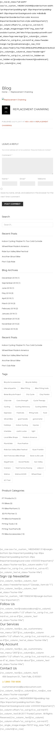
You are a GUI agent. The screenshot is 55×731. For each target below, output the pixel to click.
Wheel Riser (36, 474)
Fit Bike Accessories (11, 534)
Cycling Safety (41, 407)
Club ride (7, 401)
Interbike (7, 431)
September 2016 (10, 283)
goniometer (38, 419)
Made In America (30, 437)
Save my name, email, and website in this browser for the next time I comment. (27, 195)
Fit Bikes (6, 503)
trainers (7, 468)
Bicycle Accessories (12, 382)
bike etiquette (10, 388)
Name (5, 179)
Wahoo (7, 474)
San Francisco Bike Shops (14, 456)
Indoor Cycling (22, 425)
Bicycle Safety (31, 382)
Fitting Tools (8, 524)
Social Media (24, 462)
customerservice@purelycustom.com (21, 687)
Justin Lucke (21, 431)
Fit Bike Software (10, 519)
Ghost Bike (8, 419)
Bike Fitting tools (41, 388)
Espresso (8, 413)
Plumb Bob (8, 443)
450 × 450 (29, 122)
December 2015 (9, 319)
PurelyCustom (34, 713)
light (33, 431)
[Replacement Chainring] (25, 100)
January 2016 (8, 314)
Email (23, 179)
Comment (7, 155)
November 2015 (9, 324)
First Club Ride (8, 262)
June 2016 (7, 288)
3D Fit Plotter (8, 514)
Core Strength (22, 401)
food (45, 413)
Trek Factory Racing (24, 468)
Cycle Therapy (39, 401)
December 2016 (9, 278)
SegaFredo (8, 462)
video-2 (40, 468)
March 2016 (7, 303)
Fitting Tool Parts (10, 529)
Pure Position (23, 443)
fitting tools (33, 413)
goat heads (23, 419)
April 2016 (6, 298)
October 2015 (8, 329)
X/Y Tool (7, 480)
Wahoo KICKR (20, 474)
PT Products (8, 498)
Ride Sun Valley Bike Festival (15, 251)
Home (4, 92)
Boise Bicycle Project (12, 394)
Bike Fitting (25, 388)
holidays (7, 425)
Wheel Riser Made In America (15, 246)
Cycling (7, 407)
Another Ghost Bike (11, 257)
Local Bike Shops (11, 437)
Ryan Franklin (38, 450)
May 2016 (6, 293)
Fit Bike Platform (9, 509)
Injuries (36, 425)
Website (42, 179)
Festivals (20, 413)
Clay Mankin (45, 394)
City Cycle (30, 394)
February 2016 (8, 309)
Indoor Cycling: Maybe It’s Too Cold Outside (22, 241)
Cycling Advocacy (22, 407)
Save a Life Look (36, 456)
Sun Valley (38, 462)
